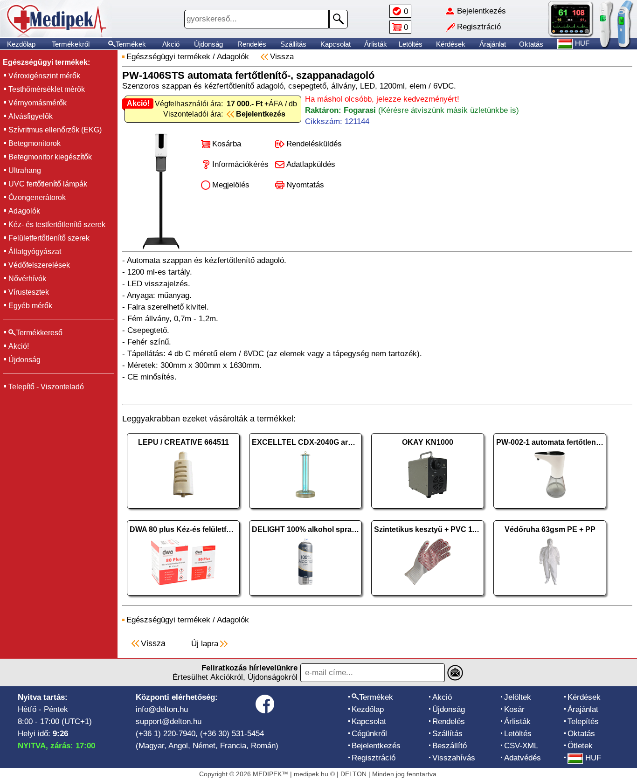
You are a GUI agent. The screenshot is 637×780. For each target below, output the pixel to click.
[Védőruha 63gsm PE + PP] (550, 598)
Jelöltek (517, 697)
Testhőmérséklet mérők (46, 89)
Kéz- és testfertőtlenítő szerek (56, 224)
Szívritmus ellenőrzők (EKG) (55, 130)
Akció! (18, 346)
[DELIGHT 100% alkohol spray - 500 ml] (305, 598)
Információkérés (240, 164)
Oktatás (531, 44)
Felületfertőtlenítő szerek (49, 238)
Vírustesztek (28, 292)
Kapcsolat (335, 44)
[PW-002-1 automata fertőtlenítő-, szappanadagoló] (550, 510)
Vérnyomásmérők (37, 103)
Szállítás (293, 44)
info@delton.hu (162, 709)
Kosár (514, 709)
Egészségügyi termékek (168, 56)
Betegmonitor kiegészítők (50, 157)
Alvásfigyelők (30, 116)
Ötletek (580, 745)
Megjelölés (230, 184)
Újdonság (208, 44)
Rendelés (251, 44)
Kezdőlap (21, 44)
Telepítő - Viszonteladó (46, 387)
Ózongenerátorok (37, 197)
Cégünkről (369, 733)
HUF (593, 757)
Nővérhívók (27, 279)
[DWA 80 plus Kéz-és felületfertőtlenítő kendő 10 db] (183, 598)
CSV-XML (521, 745)
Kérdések (450, 44)
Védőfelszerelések (39, 265)
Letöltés (410, 44)
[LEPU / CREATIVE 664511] (183, 510)
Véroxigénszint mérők (44, 76)
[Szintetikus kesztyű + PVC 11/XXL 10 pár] (428, 598)
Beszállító (449, 745)
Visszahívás (453, 757)
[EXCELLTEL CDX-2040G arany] (305, 510)
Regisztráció (373, 757)
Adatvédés (522, 757)
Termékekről (71, 44)
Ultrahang (24, 170)
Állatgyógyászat (34, 251)
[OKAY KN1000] (428, 510)
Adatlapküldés (310, 164)
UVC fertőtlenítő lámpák (47, 184)
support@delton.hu (168, 721)
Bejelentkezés (376, 745)
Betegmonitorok (34, 143)
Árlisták (375, 44)
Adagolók (24, 211)
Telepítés (583, 721)
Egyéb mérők (30, 306)
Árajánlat (492, 44)
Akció (171, 44)
